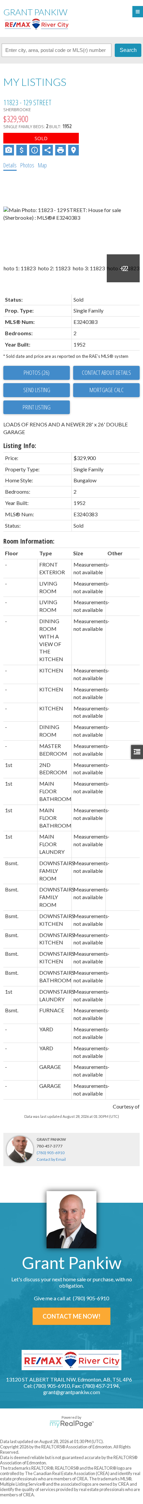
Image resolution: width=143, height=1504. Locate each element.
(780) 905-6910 (51, 1152)
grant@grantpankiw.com (71, 1392)
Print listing (37, 407)
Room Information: (29, 541)
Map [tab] (42, 165)
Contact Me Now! (71, 1316)
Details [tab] (10, 165)
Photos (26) (37, 372)
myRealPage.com (71, 1424)
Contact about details (106, 372)
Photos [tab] (27, 165)
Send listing (36, 390)
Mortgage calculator (106, 390)
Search (128, 50)
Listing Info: (19, 445)
